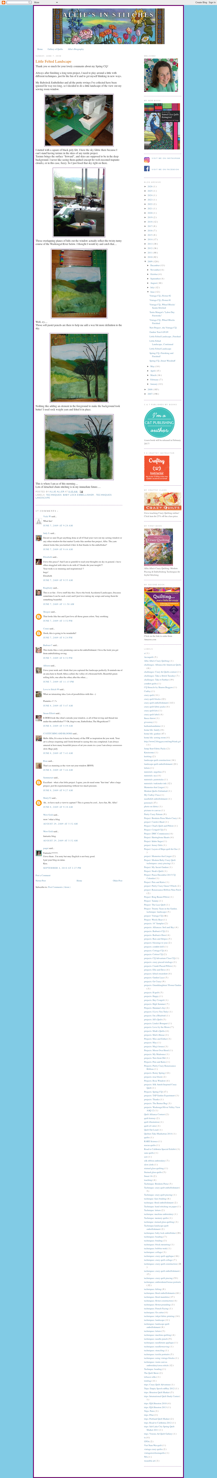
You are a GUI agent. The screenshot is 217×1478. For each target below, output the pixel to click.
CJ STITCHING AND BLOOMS (58, 733)
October (154, 274)
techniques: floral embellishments (159, 1293)
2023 (150, 199)
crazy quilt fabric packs (155, 706)
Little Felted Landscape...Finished (165, 336)
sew (146, 1156)
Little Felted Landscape (160, 348)
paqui (46, 848)
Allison (47, 665)
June (152, 291)
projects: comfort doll (154, 946)
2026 (150, 186)
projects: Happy (151, 996)
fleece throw (150, 718)
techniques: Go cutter (154, 1312)
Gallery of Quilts (55, 49)
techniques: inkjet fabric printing (159, 1316)
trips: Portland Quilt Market (157, 1418)
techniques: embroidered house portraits (162, 1281)
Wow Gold (48, 814)
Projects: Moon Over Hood (156, 1050)
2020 (150, 212)
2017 (150, 226)
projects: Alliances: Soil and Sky (159, 927)
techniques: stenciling (154, 1350)
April (153, 370)
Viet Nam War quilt (153, 1445)
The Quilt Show (151, 1372)
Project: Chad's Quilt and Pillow (159, 825)
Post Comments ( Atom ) (59, 887)
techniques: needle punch (156, 1338)
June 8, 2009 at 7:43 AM (58, 753)
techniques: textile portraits (157, 1354)
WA (146, 1456)
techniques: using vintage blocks (159, 1358)
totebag (148, 1380)
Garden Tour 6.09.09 (159, 332)
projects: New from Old (155, 1057)
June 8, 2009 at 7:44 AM (58, 769)
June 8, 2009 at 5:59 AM (58, 725)
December (155, 265)
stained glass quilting (154, 1168)
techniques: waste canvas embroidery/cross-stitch (156, 1363)
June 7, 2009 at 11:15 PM (58, 681)
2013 (150, 243)
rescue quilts (150, 1145)
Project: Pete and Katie (154, 882)
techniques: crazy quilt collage (158, 1259)
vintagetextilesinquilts (154, 1452)
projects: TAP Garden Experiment (159, 1095)
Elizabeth (48, 556)
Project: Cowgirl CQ (153, 829)
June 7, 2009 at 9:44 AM (58, 549)
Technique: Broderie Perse (156, 1183)
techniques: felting (153, 1289)
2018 (150, 221)
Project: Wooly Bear (153, 919)
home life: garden (152, 733)
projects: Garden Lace (154, 977)
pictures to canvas (152, 810)
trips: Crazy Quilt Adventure (157, 1384)
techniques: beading (153, 1236)
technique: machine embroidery (159, 1214)
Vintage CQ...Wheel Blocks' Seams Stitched (162, 306)
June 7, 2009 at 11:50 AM (58, 604)
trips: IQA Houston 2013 (155, 1407)
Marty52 (47, 797)
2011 (150, 252)
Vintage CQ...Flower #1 (160, 300)
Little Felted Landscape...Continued (161, 342)
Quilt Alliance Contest (154, 1114)
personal (148, 802)
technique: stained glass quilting (159, 1221)
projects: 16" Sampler (154, 923)
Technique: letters (152, 1210)
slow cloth (149, 1164)
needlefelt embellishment (156, 798)
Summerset (48, 777)
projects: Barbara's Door (155, 935)
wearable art (150, 1460)
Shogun (47, 611)
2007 (150, 393)
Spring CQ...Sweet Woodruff (162, 360)
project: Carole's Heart (154, 821)
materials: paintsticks (154, 779)
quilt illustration (152, 1121)
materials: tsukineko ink (155, 783)
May (152, 366)
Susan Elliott (49, 713)
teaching (148, 1179)
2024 (150, 195)
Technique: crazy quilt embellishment (161, 1187)
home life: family (152, 729)
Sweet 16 (148, 1176)
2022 (150, 204)
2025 (150, 190)
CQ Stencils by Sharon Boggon (158, 687)
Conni (46, 628)
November (155, 269)
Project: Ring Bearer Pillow (157, 896)
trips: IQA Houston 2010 (155, 1403)
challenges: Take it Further (156, 679)
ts (145, 1437)
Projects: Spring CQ (153, 1091)
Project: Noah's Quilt (154, 871)
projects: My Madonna (155, 1054)
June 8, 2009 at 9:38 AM (58, 806)
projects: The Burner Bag (156, 1103)
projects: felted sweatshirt (156, 973)
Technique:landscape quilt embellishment (156, 1227)
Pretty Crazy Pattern (153, 814)
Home (40, 49)
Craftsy (147, 691)
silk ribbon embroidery (155, 1160)
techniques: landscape (154, 1320)
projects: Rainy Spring (154, 1072)
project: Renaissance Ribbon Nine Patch (162, 889)
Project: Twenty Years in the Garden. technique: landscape (160, 910)
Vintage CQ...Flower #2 (160, 295)
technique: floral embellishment (159, 1202)
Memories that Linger (154, 787)
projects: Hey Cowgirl (154, 1000)
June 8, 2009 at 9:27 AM (58, 790)
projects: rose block (153, 1076)
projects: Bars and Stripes (156, 938)
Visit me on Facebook (165, 169)
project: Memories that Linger (158, 856)
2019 (150, 217)
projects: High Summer (155, 1003)
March (153, 375)
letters (147, 767)
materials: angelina (153, 771)
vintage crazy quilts (153, 1449)
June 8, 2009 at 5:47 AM (58, 705)
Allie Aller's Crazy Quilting (157, 660)
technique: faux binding (155, 1198)
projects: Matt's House (154, 1034)
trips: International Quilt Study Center (162, 1396)
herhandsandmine (152, 725)
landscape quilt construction (157, 760)
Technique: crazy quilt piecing (158, 1194)
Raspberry (48, 587)
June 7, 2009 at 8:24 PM (58, 637)
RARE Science (151, 1141)
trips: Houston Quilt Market (157, 1392)
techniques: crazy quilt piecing (158, 1278)
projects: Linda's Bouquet (156, 1023)
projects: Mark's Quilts (154, 1030)
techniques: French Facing (156, 1308)
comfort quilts (150, 683)
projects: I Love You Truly (156, 1011)
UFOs (147, 1441)
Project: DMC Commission (156, 833)
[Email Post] (81, 491)
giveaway (148, 722)
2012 (150, 248)
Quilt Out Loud (151, 1129)
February (154, 379)
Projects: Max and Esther (155, 1038)
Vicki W (47, 516)
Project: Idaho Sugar (153, 841)
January (154, 383)
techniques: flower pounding (157, 1304)
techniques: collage (153, 1252)
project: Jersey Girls (153, 845)
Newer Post (41, 880)
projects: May (150, 1042)
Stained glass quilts (153, 1172)
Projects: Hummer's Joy (155, 1007)
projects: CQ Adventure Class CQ (159, 958)
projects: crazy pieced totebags (158, 962)
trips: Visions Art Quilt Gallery (158, 1433)
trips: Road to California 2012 (158, 1422)
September (155, 278)
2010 (150, 256)
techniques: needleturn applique (159, 1342)
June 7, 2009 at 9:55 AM (58, 580)
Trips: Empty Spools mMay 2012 (159, 1388)
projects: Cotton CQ (153, 954)
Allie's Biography (76, 49)
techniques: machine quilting (158, 1334)
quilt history (150, 1118)
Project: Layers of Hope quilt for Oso (161, 849)
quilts (147, 1137)
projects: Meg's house (154, 1046)
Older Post (117, 880)
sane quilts (149, 1152)
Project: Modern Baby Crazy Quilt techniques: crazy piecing (160, 861)
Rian (45, 760)
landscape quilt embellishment (158, 763)
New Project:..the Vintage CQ (163, 327)
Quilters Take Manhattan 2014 (158, 1133)
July (152, 287)
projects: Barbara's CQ (154, 931)
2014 (150, 239)
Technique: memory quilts (156, 1218)
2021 (150, 208)
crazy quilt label (152, 714)
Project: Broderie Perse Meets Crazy (160, 818)
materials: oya (150, 775)
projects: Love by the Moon (157, 1027)
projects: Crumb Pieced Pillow (158, 965)
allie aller (57, 491)
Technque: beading (153, 1369)
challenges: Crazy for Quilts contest (160, 671)
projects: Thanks (152, 1099)
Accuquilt (149, 657)
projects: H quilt (152, 992)
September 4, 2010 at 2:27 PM (62, 867)
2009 (150, 261)
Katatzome (149, 752)
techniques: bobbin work (155, 1248)
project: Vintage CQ (153, 915)
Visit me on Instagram (166, 158)
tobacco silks (150, 1376)
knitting (148, 756)
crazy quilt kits (151, 710)
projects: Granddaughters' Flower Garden (162, 985)
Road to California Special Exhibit (160, 1149)
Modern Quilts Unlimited (156, 790)
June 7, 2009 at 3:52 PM (58, 620)
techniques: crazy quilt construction (161, 1263)
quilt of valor (150, 1125)
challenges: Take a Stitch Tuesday (160, 675)
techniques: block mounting (157, 1244)
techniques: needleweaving (157, 1346)
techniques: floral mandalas (157, 1296)
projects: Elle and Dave (155, 969)
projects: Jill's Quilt (153, 1019)
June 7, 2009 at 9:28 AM (58, 525)
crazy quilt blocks (152, 698)
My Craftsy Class (152, 794)
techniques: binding (153, 1240)
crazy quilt (149, 695)
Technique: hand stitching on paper (160, 1206)
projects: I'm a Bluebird (155, 1015)
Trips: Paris (149, 1410)
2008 (150, 389)
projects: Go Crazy (153, 981)
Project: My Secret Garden (156, 867)
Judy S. (46, 533)
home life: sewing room (155, 737)
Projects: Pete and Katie (155, 1061)
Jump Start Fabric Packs (155, 748)
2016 (150, 230)
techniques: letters (152, 1331)
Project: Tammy (151, 900)
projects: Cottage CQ (154, 950)
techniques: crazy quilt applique (159, 1256)
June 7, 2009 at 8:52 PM (58, 657)
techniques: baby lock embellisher (70, 495)
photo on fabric (151, 806)
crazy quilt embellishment (156, 702)
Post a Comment (43, 875)
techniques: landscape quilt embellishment (156, 1325)
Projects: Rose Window (155, 1080)
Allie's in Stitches (108, 14)
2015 (150, 234)
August (153, 282)
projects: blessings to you (156, 942)
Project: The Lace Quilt (155, 904)
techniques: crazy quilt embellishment (162, 1270)
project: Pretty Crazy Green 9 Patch (160, 885)
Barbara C (48, 645)
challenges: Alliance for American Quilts (162, 664)
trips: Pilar (149, 1414)
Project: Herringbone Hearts (157, 837)
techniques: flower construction (158, 1300)
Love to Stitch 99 (51, 689)
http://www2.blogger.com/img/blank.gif (162, 741)
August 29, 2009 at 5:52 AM (60, 823)
